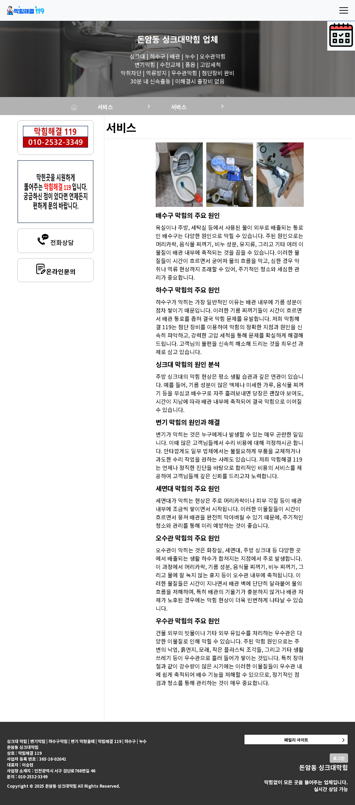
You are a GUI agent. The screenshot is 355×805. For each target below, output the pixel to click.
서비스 (105, 107)
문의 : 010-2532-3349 (27, 776)
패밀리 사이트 (296, 740)
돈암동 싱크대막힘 (168, 39)
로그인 (339, 758)
